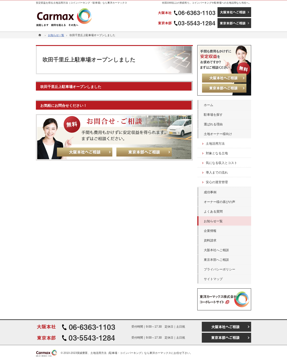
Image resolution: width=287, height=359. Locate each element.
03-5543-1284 (187, 23)
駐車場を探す (213, 114)
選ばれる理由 (213, 124)
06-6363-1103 (187, 12)
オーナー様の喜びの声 (219, 202)
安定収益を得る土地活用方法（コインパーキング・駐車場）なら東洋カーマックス (81, 2)
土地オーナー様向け (218, 134)
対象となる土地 (217, 153)
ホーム (208, 105)
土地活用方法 (215, 143)
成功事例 (210, 192)
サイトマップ (213, 279)
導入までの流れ (217, 172)
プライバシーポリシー (219, 269)
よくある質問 (213, 211)
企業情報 (210, 231)
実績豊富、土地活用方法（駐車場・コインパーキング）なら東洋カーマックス (124, 353)
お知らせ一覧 (213, 221)
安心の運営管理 (217, 182)
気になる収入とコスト (221, 163)
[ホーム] (40, 35)
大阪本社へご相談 (216, 250)
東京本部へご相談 (216, 259)
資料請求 (210, 240)
